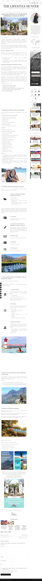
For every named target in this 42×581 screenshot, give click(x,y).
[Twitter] (29, 3)
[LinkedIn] (1, 291)
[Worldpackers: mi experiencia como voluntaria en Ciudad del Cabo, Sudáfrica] (17, 522)
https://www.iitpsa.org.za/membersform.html (7, 282)
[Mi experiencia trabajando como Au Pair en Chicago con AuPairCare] (10, 522)
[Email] (1, 295)
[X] (1, 285)
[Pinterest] (32, 3)
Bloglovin (24, 509)
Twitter (15, 509)
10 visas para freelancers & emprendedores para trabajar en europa (21, 537)
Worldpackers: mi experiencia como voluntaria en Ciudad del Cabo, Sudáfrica (17, 527)
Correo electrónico (4, 560)
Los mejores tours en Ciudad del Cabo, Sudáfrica (7, 536)
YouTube (21, 509)
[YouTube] (34, 3)
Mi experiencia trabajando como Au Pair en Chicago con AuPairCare (11, 527)
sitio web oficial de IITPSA (8, 188)
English (2, 37)
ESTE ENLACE (5, 113)
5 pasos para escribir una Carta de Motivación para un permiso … (24, 527)
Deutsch (9, 37)
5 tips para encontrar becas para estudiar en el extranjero (4, 527)
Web (1, 564)
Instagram (9, 509)
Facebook (6, 509)
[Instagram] (31, 3)
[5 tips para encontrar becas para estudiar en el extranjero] (4, 522)
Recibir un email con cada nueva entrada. (7, 572)
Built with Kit (34, 84)
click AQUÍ (19, 292)
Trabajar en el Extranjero (9, 471)
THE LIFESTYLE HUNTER (21, 6)
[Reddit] (1, 293)
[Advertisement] (14, 100)
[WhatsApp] (1, 287)
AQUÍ (6, 80)
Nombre (2, 556)
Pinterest (13, 509)
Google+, (18, 509)
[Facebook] (37, 3)
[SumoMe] (1, 297)
